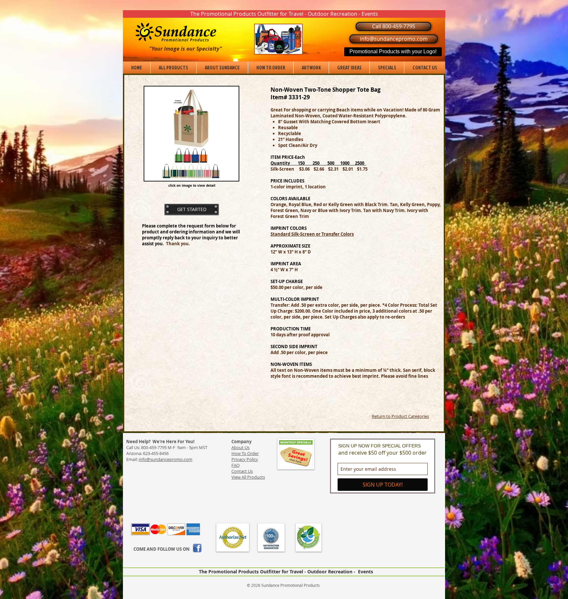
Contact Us (242, 471)
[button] (284, 14)
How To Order (245, 453)
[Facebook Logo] (197, 548)
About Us (240, 447)
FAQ (235, 465)
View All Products (248, 477)
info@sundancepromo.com (165, 459)
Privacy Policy (244, 459)
